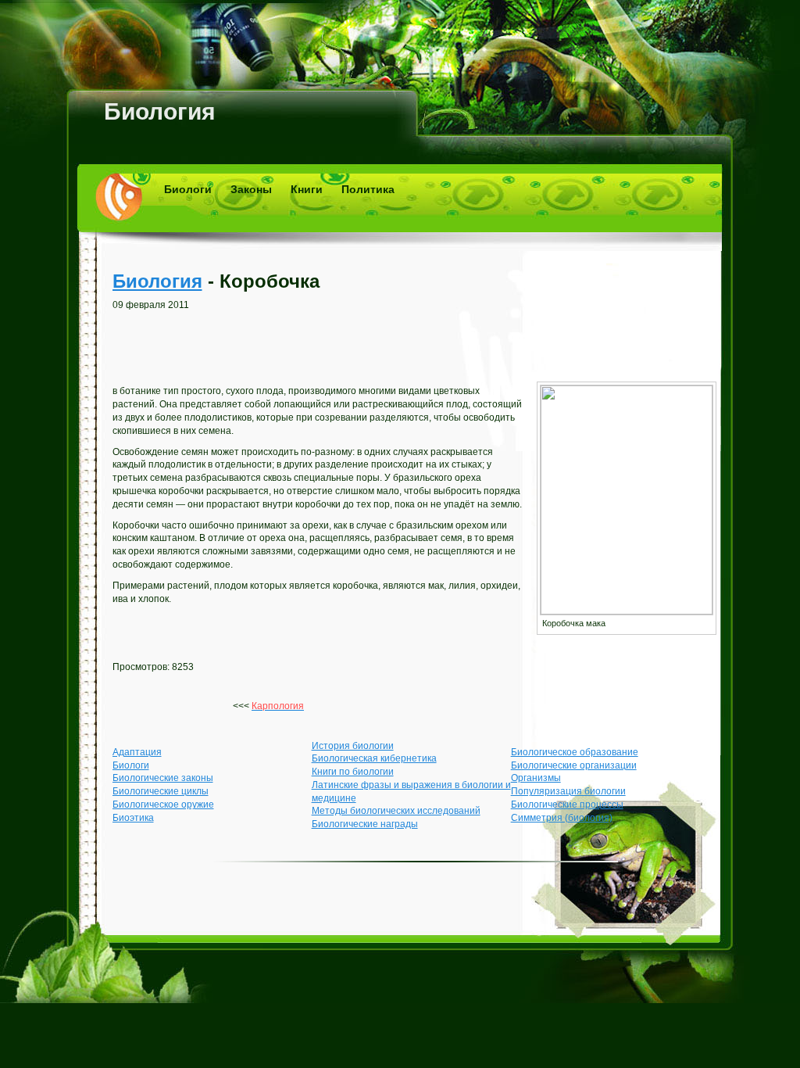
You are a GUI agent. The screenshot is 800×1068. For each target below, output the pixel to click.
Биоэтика (133, 817)
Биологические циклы (160, 791)
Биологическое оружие (163, 804)
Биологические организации (574, 765)
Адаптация (137, 752)
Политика (368, 189)
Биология (160, 111)
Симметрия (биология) (561, 817)
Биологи (188, 189)
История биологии (353, 745)
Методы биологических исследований (396, 810)
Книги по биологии (353, 771)
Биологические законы (162, 777)
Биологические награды (365, 824)
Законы (251, 189)
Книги (307, 189)
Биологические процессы (567, 804)
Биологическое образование (574, 752)
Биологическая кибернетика (374, 758)
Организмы (536, 777)
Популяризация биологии (568, 791)
